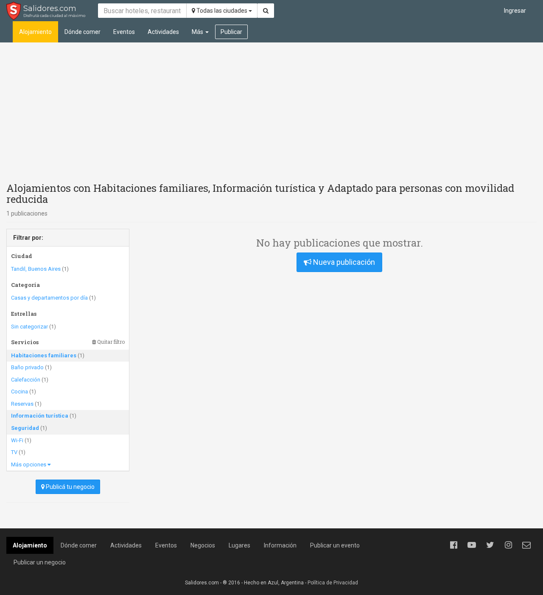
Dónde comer (82, 31)
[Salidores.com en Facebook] (453, 545)
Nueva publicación (343, 262)
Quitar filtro (110, 342)
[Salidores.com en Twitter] (490, 545)
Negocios (202, 545)
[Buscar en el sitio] (266, 10)
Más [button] (198, 31)
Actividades (163, 31)
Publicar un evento (335, 545)
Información (280, 545)
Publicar (231, 31)
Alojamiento (35, 31)
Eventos (124, 31)
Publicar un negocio (40, 562)
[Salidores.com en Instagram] (508, 545)
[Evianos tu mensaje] (526, 545)
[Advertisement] (271, 110)
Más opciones (29, 464)
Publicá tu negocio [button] (70, 486)
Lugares (239, 545)
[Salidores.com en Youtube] (472, 545)
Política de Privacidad (333, 583)
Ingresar (515, 10)
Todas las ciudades (222, 10)
